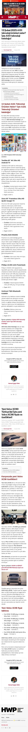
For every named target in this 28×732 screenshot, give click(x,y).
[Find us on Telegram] (9, 728)
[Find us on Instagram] (7, 728)
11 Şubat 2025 (17, 50)
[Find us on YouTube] (5, 728)
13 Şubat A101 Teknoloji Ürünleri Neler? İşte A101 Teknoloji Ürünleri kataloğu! (13, 90)
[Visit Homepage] (14, 17)
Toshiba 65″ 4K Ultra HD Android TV (12, 93)
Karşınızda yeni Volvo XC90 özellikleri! (11, 470)
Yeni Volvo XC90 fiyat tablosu (9, 471)
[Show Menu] (2, 17)
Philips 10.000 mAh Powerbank (11, 97)
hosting (8, 720)
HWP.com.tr (3, 720)
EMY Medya (11, 714)
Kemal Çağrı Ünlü (8, 50)
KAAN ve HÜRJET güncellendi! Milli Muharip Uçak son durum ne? (12, 567)
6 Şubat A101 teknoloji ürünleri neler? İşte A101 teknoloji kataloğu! (13, 321)
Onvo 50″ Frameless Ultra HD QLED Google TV (14, 94)
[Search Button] (26, 17)
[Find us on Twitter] (2, 728)
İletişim (7, 717)
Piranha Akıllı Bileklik (9, 96)
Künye (2, 717)
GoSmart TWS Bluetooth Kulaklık (12, 99)
